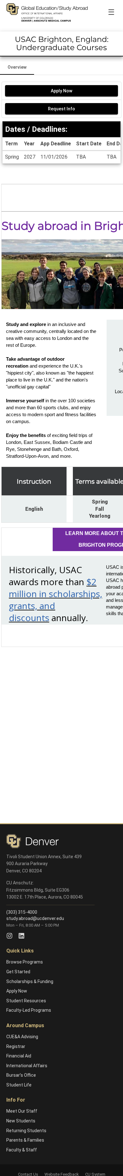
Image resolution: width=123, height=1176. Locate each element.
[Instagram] (9, 936)
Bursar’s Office (21, 1075)
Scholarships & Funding (29, 981)
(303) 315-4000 (21, 912)
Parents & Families (25, 1140)
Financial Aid (18, 1055)
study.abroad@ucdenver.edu (35, 918)
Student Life (19, 1084)
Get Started (18, 971)
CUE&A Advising (22, 1036)
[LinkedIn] (21, 936)
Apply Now (16, 990)
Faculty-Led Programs (28, 1010)
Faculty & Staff (21, 1149)
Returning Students (26, 1130)
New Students (20, 1120)
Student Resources (26, 1000)
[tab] (17, 67)
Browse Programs (24, 961)
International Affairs (26, 1065)
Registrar (15, 1046)
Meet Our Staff (21, 1111)
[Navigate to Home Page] (47, 12)
